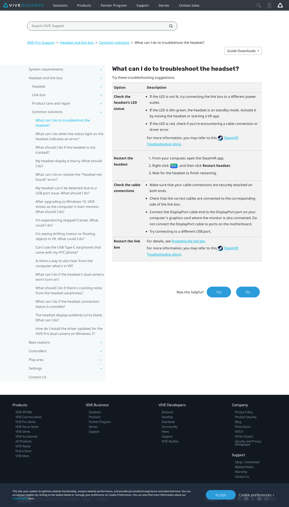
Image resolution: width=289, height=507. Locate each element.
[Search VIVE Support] (168, 26)
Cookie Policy (20, 498)
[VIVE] (23, 5)
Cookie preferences (255, 494)
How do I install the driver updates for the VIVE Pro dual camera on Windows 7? (69, 331)
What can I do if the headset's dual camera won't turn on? (70, 277)
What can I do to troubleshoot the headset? (63, 123)
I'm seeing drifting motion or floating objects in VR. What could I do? (65, 236)
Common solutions (114, 42)
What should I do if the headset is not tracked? (65, 150)
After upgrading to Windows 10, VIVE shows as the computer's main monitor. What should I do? (67, 206)
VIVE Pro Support (41, 42)
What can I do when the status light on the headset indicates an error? (69, 136)
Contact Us (37, 377)
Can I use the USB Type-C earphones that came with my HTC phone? (68, 250)
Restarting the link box (188, 241)
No (248, 292)
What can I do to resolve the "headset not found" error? (69, 177)
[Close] (259, 5)
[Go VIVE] (280, 5)
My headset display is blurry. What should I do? (69, 163)
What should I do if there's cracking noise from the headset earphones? (69, 290)
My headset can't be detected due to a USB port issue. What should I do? (66, 190)
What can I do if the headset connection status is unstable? (67, 304)
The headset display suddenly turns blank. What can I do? (69, 317)
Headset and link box (77, 42)
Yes (219, 292)
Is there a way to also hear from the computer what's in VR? (64, 263)
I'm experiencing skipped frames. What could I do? (67, 223)
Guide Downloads (242, 50)
